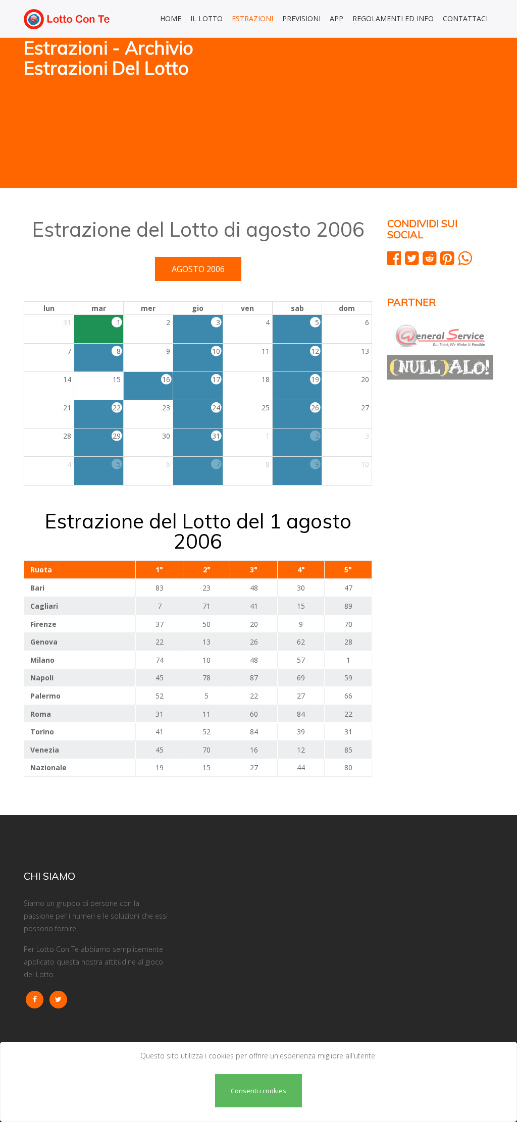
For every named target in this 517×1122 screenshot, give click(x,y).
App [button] (336, 18)
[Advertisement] (379, 113)
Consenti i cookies (258, 1090)
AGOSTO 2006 (198, 269)
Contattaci (465, 18)
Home (170, 18)
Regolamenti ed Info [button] (393, 18)
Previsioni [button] (301, 18)
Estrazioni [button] (252, 18)
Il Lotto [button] (206, 18)
